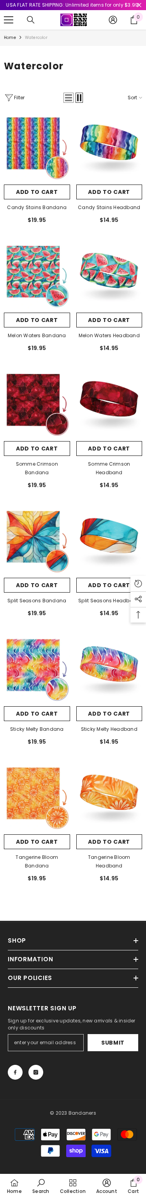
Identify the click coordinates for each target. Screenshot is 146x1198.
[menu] (8, 20)
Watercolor (36, 37)
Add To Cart (37, 192)
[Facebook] (15, 1072)
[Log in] (113, 20)
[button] (68, 98)
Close (139, 5)
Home (10, 37)
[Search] (30, 20)
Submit (113, 1043)
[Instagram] (35, 1072)
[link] (41, 1185)
